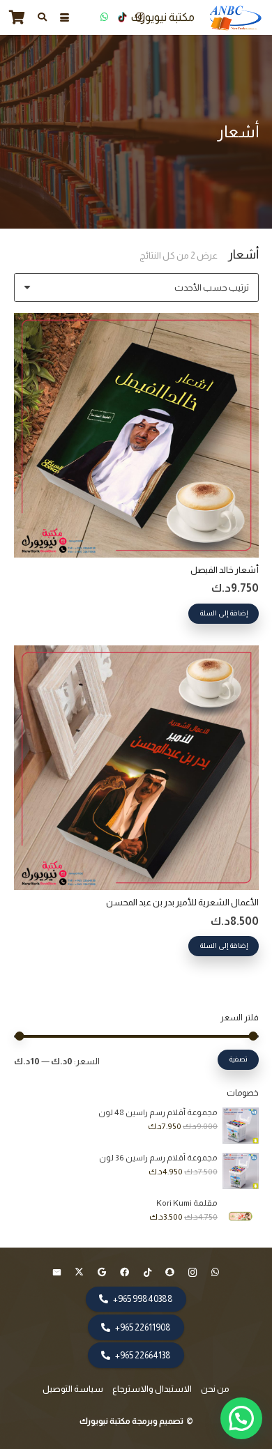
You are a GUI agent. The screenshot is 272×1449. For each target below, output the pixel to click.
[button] (64, 17)
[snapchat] (170, 1273)
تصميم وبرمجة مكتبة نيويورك (132, 1421)
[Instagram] (140, 17)
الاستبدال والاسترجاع (152, 1388)
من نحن (215, 1388)
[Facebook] (125, 1273)
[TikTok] (122, 17)
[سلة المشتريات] (17, 17)
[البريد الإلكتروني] (56, 1273)
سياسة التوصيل (73, 1388)
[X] (79, 1273)
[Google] (102, 1273)
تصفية (238, 1059)
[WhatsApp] (104, 17)
